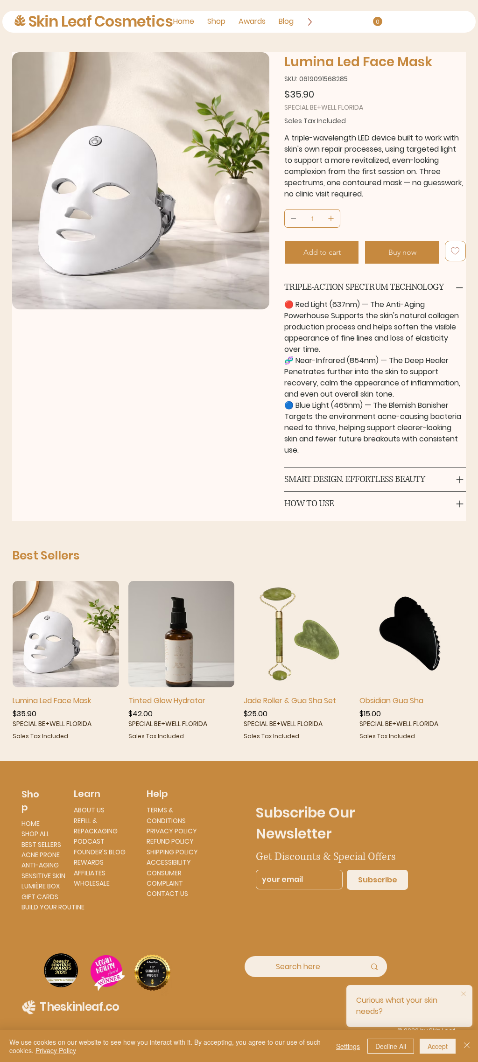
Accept (438, 1046)
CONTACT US (167, 893)
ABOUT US (89, 810)
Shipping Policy (172, 852)
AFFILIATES (89, 873)
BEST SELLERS (41, 844)
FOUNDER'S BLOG (100, 852)
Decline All (390, 1046)
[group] (239, 660)
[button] (377, 21)
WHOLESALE (92, 883)
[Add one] (331, 218)
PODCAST (89, 841)
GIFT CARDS (39, 896)
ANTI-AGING (40, 865)
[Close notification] (463, 994)
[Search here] (374, 966)
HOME (30, 823)
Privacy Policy (172, 831)
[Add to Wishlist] (455, 251)
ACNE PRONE (40, 854)
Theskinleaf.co (79, 1007)
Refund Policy (170, 841)
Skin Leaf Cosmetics (100, 21)
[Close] (466, 1046)
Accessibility (169, 862)
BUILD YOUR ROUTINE (52, 907)
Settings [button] (348, 1046)
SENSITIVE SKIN (43, 875)
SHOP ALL (35, 833)
